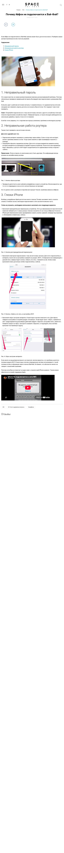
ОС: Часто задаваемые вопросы (16, 407)
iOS (3, 407)
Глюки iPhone (9, 50)
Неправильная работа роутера (14, 48)
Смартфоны (31, 407)
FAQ (23, 10)
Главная (18, 10)
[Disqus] (32, 438)
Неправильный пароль (12, 46)
